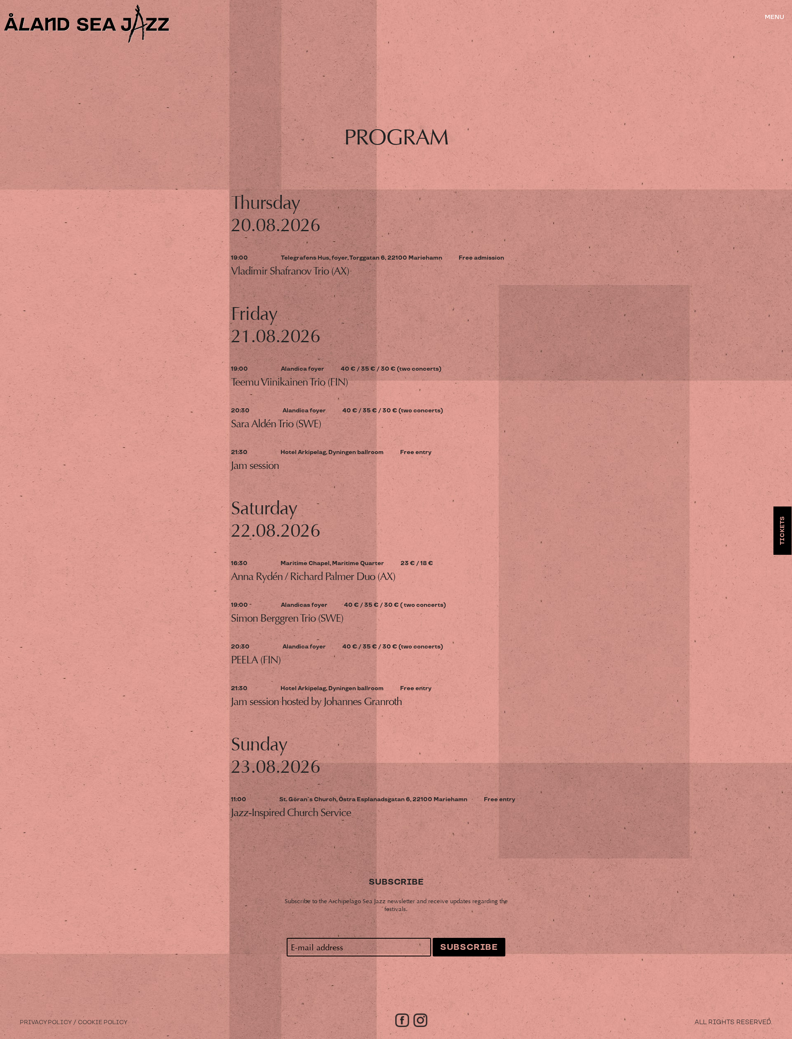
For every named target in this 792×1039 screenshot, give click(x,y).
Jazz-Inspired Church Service (291, 812)
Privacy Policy (46, 1022)
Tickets (782, 530)
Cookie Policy (102, 1022)
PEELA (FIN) (255, 659)
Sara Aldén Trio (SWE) (276, 423)
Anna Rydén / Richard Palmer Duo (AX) (313, 576)
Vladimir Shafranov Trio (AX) (290, 271)
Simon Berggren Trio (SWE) (287, 618)
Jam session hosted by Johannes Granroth (316, 701)
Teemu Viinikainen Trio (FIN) (289, 382)
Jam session (255, 465)
